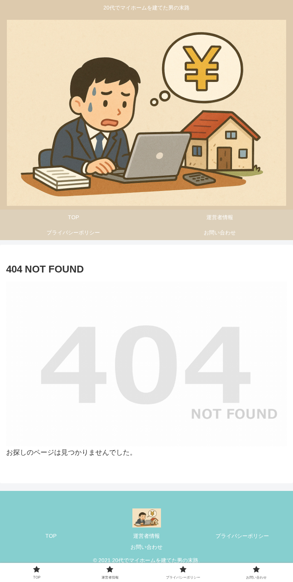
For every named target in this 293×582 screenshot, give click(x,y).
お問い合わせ (146, 547)
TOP (50, 536)
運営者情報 (146, 536)
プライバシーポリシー (242, 536)
